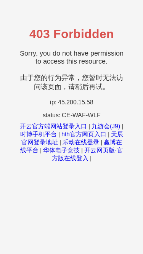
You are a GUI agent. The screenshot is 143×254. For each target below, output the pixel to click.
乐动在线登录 (81, 142)
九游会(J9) (106, 126)
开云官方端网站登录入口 (53, 126)
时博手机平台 (38, 134)
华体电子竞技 (61, 150)
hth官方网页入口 (83, 134)
